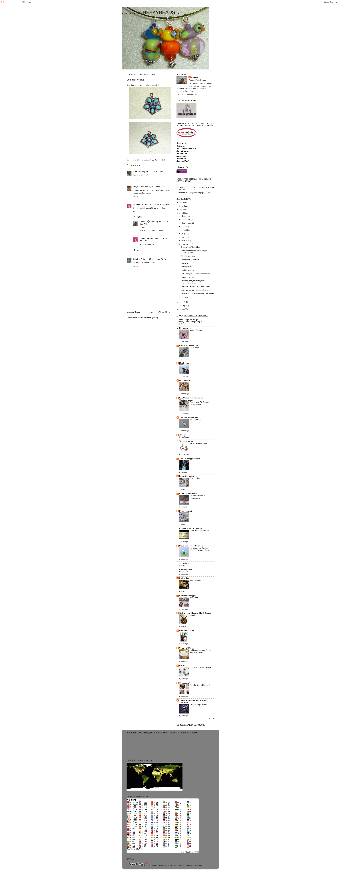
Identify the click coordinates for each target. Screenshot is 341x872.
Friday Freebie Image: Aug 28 (190, 322)
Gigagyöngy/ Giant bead (191, 247)
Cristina (136, 259)
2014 (181, 206)
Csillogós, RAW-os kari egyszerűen (195, 286)
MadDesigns (185, 363)
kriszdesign (184, 380)
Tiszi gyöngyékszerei (188, 417)
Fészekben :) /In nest (190, 260)
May (184, 234)
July (183, 227)
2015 (181, 202)
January (185, 298)
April (184, 237)
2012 (181, 213)
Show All (211, 719)
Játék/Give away (188, 256)
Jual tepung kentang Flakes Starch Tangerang (200, 651)
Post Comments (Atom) (148, 318)
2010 (181, 306)
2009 (181, 309)
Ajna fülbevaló (195, 420)
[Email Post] (163, 160)
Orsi (135, 172)
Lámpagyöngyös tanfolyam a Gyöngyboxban (193, 282)
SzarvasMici (184, 563)
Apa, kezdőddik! (196, 580)
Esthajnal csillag (187, 267)
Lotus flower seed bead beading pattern (198, 497)
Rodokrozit (194, 598)
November (186, 220)
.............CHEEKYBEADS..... (152, 12)
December (186, 216)
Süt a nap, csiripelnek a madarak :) (195, 274)
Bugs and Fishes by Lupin (191, 546)
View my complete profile (187, 94)
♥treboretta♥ (184, 683)
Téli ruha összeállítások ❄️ (200, 685)
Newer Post (133, 312)
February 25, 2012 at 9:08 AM (156, 204)
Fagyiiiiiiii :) (185, 263)
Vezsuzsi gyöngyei (187, 441)
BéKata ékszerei (186, 631)
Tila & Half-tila (195, 348)
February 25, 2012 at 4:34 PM (153, 259)
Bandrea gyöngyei (187, 596)
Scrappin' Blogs (186, 648)
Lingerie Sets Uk (185, 572)
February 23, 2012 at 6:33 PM (150, 172)
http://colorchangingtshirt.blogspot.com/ (193, 193)
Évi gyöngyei (185, 328)
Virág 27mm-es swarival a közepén (196, 290)
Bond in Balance (196, 330)
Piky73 (136, 187)
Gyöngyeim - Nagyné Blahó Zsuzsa (195, 613)
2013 (181, 210)
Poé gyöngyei (185, 511)
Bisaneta (183, 666)
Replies (139, 217)
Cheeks (143, 222)
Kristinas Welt (185, 570)
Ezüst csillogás (195, 478)
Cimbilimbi (138, 204)
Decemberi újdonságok (198, 443)
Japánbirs (193, 615)
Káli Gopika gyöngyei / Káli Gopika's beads (191, 399)
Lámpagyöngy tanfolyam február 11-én (197, 293)
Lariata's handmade (188, 494)
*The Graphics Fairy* (188, 320)
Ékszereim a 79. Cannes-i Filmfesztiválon (200, 403)
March (184, 241)
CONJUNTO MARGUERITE (200, 668)
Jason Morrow (179, 865)
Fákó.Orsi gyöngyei (188, 476)
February (186, 244)
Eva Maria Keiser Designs (190, 528)
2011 (181, 302)
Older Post (164, 312)
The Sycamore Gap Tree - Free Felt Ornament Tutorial (200, 549)
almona (182, 435)
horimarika (184, 578)
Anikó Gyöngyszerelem (189, 459)
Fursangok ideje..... (189, 277)
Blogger (200, 865)
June (184, 230)
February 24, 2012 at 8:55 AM (152, 187)
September (186, 223)
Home (149, 312)
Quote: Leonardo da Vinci (199, 531)
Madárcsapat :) (187, 270)
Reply (135, 179)
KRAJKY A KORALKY (188, 346)
